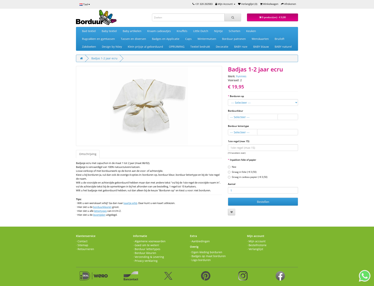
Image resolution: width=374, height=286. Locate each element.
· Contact (81, 241)
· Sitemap (82, 245)
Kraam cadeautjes (159, 31)
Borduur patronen (234, 39)
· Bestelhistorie (256, 245)
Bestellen (263, 202)
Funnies (241, 76)
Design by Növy (112, 46)
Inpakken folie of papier (243, 159)
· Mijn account (256, 241)
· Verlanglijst (255, 249)
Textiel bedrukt (200, 46)
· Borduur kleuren (144, 253)
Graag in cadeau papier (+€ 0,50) (249, 177)
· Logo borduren (200, 260)
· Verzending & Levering (148, 257)
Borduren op (237, 96)
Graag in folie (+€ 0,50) (244, 172)
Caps (188, 39)
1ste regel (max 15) (238, 141)
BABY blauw (261, 46)
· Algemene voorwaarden (149, 241)
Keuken (251, 31)
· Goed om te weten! (146, 245)
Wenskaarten (260, 39)
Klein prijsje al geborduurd (145, 46)
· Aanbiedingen (200, 241)
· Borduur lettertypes (146, 249)
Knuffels (182, 31)
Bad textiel (89, 31)
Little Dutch (200, 31)
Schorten (234, 31)
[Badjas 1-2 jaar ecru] (149, 106)
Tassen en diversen (133, 39)
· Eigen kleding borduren (206, 252)
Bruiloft (279, 39)
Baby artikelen (132, 31)
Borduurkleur (235, 110)
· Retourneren (85, 249)
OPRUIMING (176, 46)
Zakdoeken (89, 46)
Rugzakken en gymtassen (98, 39)
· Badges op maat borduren (208, 256)
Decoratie (222, 46)
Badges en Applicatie (165, 39)
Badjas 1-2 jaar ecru (104, 58)
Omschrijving (87, 154)
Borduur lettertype (238, 126)
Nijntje (218, 31)
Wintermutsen (207, 39)
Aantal (231, 184)
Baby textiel (109, 31)
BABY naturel (283, 46)
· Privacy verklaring (145, 261)
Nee (234, 166)
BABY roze (240, 46)
